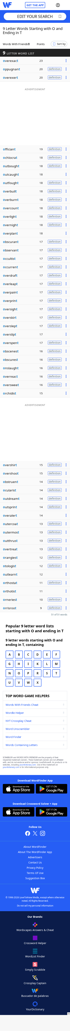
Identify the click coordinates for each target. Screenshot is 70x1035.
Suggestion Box (35, 878)
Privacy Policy (35, 867)
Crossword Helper (35, 943)
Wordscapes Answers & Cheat (35, 930)
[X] (35, 833)
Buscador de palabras (35, 996)
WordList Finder (35, 956)
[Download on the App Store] (18, 789)
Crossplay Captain (35, 983)
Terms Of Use (35, 873)
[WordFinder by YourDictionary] (7, 5)
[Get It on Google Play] (51, 789)
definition (55, 69)
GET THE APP (35, 5)
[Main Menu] (65, 5)
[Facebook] (28, 833)
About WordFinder (35, 847)
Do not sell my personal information (35, 905)
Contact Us (35, 862)
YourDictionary (35, 1009)
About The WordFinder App (35, 852)
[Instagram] (43, 833)
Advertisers (35, 857)
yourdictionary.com (27, 765)
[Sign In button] (57, 5)
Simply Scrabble (35, 969)
